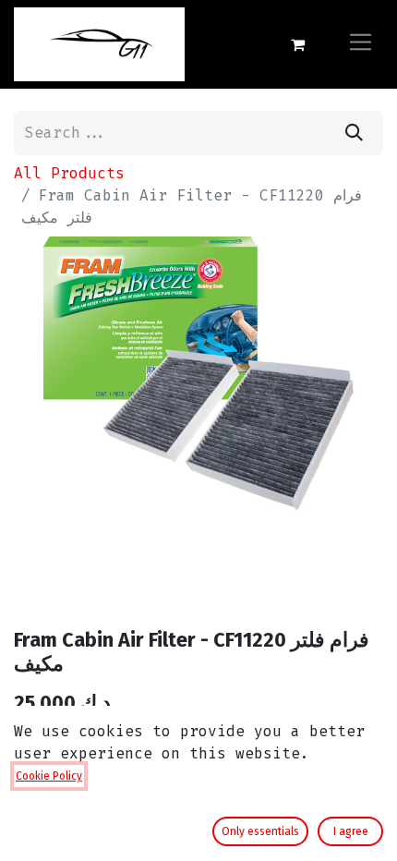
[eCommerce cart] (297, 44)
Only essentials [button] (260, 831)
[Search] (354, 133)
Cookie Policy (49, 776)
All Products (69, 173)
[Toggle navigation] (360, 43)
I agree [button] (350, 831)
